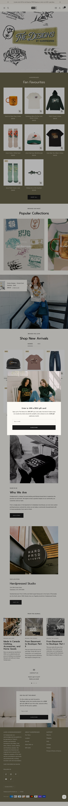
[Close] (58, 373)
